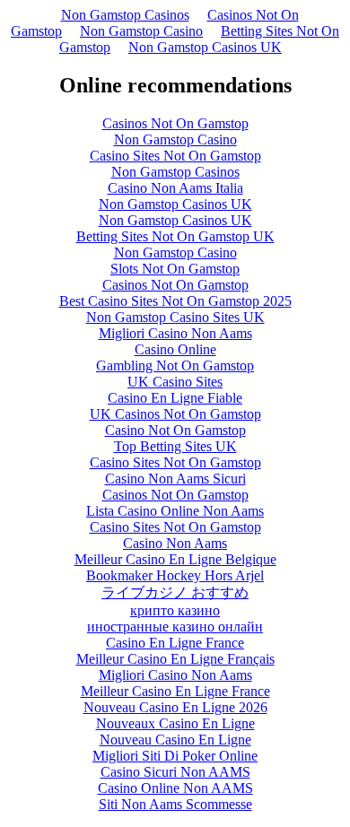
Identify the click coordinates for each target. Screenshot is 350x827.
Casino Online (175, 349)
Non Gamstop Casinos (125, 14)
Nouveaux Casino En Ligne (175, 723)
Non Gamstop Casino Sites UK (175, 317)
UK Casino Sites (175, 381)
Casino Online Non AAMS (175, 788)
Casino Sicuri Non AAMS (175, 771)
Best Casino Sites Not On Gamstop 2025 (175, 301)
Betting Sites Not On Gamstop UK (175, 236)
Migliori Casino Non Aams (175, 333)
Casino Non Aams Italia (175, 188)
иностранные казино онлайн (175, 626)
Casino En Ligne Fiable (175, 397)
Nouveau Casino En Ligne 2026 (175, 707)
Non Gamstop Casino (141, 31)
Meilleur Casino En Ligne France (175, 691)
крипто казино (175, 610)
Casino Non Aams (175, 543)
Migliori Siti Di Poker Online (175, 755)
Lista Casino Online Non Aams (175, 510)
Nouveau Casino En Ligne (175, 739)
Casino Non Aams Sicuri (175, 478)
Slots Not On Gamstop (175, 268)
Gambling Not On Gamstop (175, 365)
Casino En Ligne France (175, 642)
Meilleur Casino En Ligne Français (175, 658)
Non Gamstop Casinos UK (205, 47)
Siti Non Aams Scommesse (175, 804)
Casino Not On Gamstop (175, 430)
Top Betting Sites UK (175, 446)
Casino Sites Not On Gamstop (175, 155)
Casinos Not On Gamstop (175, 123)
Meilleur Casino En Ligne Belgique (175, 559)
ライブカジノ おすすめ (175, 592)
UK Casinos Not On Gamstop (175, 414)
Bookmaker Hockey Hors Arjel (175, 575)
